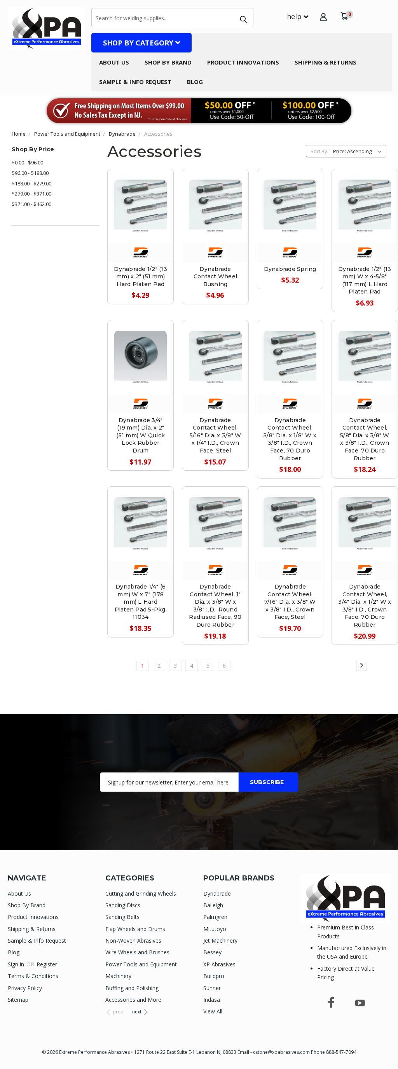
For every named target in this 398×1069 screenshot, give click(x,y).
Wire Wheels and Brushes (137, 952)
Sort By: (319, 151)
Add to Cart (140, 222)
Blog (195, 82)
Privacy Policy (25, 988)
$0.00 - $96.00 (27, 162)
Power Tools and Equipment (141, 964)
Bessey (212, 952)
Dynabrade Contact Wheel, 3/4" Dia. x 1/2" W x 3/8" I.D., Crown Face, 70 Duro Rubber (364, 605)
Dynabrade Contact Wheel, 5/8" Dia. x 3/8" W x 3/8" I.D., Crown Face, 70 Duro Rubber (364, 439)
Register (47, 964)
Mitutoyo (214, 929)
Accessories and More (133, 999)
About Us (114, 62)
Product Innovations (243, 62)
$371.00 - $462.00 (31, 204)
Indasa (211, 999)
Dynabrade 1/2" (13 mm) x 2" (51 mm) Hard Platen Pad (140, 277)
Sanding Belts (122, 917)
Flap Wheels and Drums (135, 929)
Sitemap (18, 999)
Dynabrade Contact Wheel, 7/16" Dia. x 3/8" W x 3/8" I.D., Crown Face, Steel (290, 601)
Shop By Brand (168, 62)
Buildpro (213, 976)
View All (212, 1011)
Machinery (118, 976)
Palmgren (215, 917)
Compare (137, 205)
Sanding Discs (122, 905)
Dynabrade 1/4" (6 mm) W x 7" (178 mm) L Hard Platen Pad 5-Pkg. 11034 (141, 601)
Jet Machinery (220, 940)
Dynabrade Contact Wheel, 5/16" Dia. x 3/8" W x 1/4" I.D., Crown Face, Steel (215, 435)
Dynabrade (217, 893)
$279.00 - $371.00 (31, 193)
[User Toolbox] (323, 17)
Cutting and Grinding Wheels (140, 893)
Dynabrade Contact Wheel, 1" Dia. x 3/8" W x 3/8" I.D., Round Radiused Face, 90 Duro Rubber (215, 605)
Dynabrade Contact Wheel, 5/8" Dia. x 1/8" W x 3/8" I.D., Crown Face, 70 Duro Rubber (290, 439)
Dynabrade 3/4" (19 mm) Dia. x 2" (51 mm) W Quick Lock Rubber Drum (140, 435)
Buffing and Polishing (132, 988)
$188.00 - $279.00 (31, 183)
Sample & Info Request (135, 82)
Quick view (140, 187)
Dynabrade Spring (290, 269)
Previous (386, 1044)
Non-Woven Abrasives (133, 940)
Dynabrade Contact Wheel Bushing (215, 277)
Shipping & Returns (325, 62)
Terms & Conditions (33, 976)
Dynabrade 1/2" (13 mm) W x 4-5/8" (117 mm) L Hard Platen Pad (364, 280)
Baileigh (213, 905)
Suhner (212, 988)
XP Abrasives (219, 964)
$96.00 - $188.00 (30, 172)
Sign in (17, 964)
